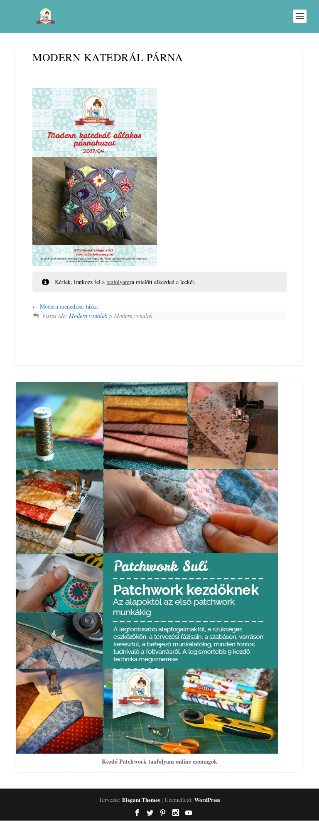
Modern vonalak (88, 315)
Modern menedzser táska (68, 306)
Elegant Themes (141, 800)
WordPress (207, 800)
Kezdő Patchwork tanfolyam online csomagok (159, 761)
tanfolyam (118, 282)
